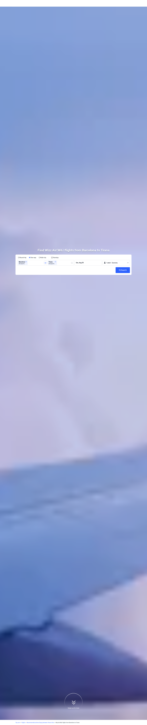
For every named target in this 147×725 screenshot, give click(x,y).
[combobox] (28, 267)
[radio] (22, 261)
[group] (31, 267)
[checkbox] (54, 261)
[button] (26, 266)
